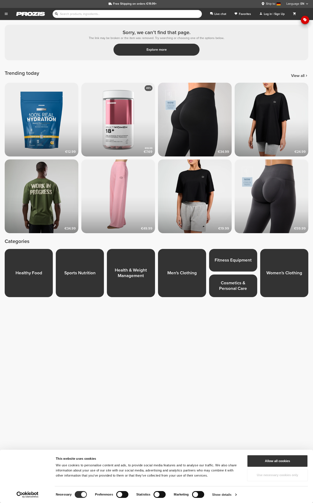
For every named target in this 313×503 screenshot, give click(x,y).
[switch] (122, 494)
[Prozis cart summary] (294, 14)
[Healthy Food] (30, 274)
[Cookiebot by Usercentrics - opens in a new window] (27, 494)
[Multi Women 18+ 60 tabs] (119, 121)
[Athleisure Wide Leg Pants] (119, 197)
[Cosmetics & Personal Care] (234, 287)
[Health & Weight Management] (132, 274)
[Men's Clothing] (183, 274)
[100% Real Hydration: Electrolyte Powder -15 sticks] (43, 121)
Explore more (156, 50)
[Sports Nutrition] (81, 274)
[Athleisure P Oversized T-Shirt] (273, 121)
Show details (221, 494)
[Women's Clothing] (285, 274)
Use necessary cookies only (277, 475)
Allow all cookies (277, 461)
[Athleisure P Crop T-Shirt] (196, 197)
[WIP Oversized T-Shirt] (43, 197)
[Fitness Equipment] (234, 262)
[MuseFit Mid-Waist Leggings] (273, 197)
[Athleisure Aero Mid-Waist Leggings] (196, 121)
